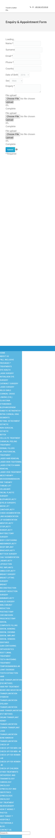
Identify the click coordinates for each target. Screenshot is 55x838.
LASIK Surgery (12, 221)
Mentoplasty (6, 523)
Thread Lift (5, 486)
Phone (10, 62)
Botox (8, 230)
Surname (10, 49)
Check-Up (10, 189)
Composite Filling (9, 625)
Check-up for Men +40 (10, 748)
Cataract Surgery (13, 227)
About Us (10, 273)
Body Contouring (13, 199)
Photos (3, 813)
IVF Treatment (12, 245)
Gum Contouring (8, 646)
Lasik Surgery (7, 373)
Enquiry (10, 86)
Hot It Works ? (12, 258)
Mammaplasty (7, 598)
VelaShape (5, 489)
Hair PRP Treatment (9, 687)
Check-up (4, 745)
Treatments (6, 366)
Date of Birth (12, 74)
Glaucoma (5, 400)
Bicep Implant (7, 547)
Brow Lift (4, 506)
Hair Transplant (12, 183)
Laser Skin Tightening (10, 462)
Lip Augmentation (8, 520)
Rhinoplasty (11, 239)
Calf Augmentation (9, 557)
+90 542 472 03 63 (41, 7)
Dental (3, 622)
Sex (7, 80)
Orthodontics (7, 649)
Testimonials (6, 823)
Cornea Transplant (10, 727)
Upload (9, 102)
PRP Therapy (6, 482)
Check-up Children (9, 768)
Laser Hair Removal (14, 242)
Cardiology (5, 782)
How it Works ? (7, 809)
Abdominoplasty (8, 544)
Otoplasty (5, 526)
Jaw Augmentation (9, 516)
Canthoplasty (7, 509)
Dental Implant (7, 635)
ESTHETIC (4, 424)
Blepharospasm (7, 407)
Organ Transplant (13, 186)
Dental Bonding (7, 629)
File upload (11, 95)
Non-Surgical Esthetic (15, 193)
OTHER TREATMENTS (9, 772)
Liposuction (11, 233)
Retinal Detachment (10, 421)
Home (2, 353)
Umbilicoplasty (7, 571)
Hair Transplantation (14, 218)
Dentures (4, 642)
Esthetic (9, 177)
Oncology (5, 785)
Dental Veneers (7, 639)
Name (9, 43)
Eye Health (10, 174)
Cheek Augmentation (10, 513)
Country (10, 68)
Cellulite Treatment (10, 438)
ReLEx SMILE (5, 390)
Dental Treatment (13, 180)
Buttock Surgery (8, 554)
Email (9, 56)
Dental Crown (12, 224)
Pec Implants (6, 567)
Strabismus (5, 404)
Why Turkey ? (11, 261)
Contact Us (10, 276)
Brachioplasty (7, 550)
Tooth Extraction (9, 673)
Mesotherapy (6, 475)
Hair (2, 676)
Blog (8, 264)
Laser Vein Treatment (10, 472)
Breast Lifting (12, 236)
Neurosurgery (7, 806)
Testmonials (11, 270)
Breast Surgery (12, 202)
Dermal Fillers (7, 448)
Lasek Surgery (7, 387)
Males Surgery (12, 205)
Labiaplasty (6, 561)
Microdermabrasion (10, 479)
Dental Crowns (7, 632)
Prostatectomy (7, 618)
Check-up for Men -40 (10, 751)
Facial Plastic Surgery (15, 196)
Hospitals (10, 267)
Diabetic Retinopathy (10, 411)
